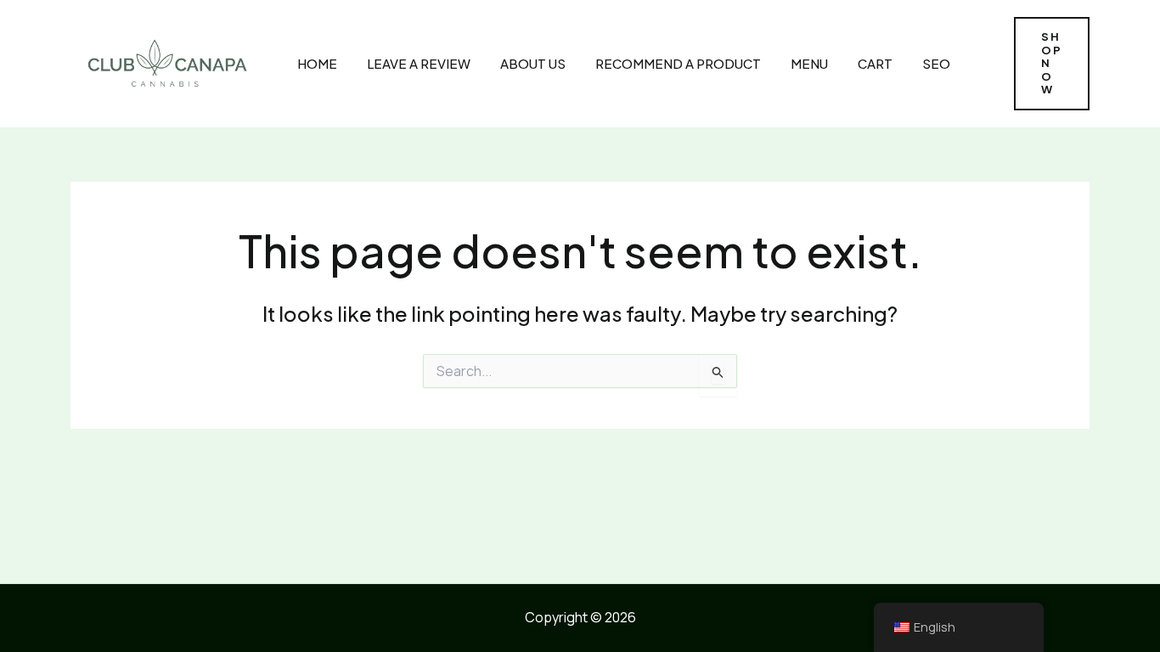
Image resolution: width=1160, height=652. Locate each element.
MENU (809, 63)
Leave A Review (418, 63)
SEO (936, 63)
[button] (1052, 63)
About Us (533, 63)
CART (875, 63)
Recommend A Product (678, 63)
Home (317, 63)
